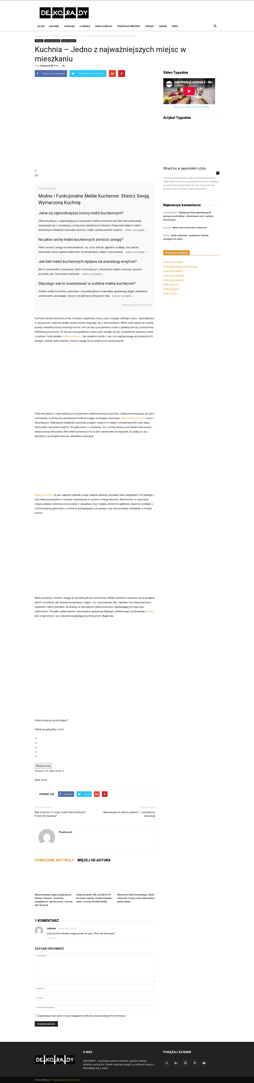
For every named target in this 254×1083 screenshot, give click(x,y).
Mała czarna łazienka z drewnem (189, 227)
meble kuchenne (71, 336)
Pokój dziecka (103, 26)
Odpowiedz (51, 938)
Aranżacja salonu (173, 271)
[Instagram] (185, 1063)
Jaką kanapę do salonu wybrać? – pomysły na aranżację (129, 814)
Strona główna (42, 35)
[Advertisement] (95, 467)
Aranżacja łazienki (173, 280)
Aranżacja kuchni (71, 35)
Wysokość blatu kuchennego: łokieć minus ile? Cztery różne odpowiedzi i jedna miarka (136, 898)
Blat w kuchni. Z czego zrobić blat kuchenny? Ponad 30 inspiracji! (60, 814)
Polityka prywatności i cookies (66, 1079)
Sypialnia (69, 26)
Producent (45, 65)
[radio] (96, 738)
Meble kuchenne (44, 494)
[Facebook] (166, 1063)
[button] (215, 26)
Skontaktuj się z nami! (95, 1068)
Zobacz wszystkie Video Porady (191, 106)
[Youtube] (204, 1063)
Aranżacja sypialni (173, 275)
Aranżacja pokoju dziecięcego (180, 266)
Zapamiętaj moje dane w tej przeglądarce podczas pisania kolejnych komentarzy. (82, 1015)
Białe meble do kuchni (133, 418)
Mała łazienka (171, 289)
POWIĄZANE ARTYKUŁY (54, 860)
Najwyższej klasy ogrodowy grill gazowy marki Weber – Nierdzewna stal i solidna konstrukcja (188, 216)
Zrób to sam (170, 293)
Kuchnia (54, 26)
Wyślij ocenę (43, 765)
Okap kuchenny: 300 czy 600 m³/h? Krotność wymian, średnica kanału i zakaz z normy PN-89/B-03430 (94, 898)
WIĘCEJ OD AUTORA (94, 860)
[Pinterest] (194, 1063)
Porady (149, 26)
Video (175, 26)
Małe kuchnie (170, 284)
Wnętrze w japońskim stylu (184, 168)
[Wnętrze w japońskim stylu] (191, 143)
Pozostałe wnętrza (128, 26)
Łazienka (85, 26)
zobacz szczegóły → (136, 230)
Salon (40, 26)
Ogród (163, 26)
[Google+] (176, 1063)
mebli (150, 611)
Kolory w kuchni (68, 40)
